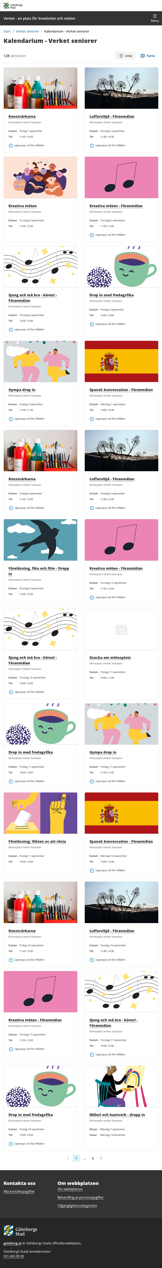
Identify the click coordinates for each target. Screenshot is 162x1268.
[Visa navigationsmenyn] (155, 18)
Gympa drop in (21, 389)
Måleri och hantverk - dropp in (117, 1114)
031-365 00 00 (14, 1256)
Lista (128, 56)
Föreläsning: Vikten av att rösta (37, 841)
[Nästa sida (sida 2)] (101, 1158)
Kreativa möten (22, 205)
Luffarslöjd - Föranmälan (111, 116)
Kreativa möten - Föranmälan (116, 205)
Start (7, 31)
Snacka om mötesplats (110, 657)
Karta (151, 56)
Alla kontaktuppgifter (19, 1191)
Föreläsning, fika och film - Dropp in (38, 571)
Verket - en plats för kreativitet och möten (39, 18)
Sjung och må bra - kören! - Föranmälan (32, 298)
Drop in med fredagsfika (111, 295)
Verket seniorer (27, 31)
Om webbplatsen (70, 1189)
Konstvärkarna (22, 116)
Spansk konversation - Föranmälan (121, 389)
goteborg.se (13, 1243)
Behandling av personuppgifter (80, 1197)
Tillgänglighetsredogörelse (77, 1205)
